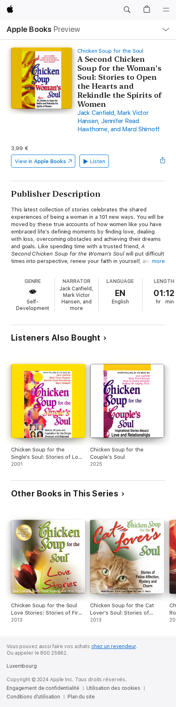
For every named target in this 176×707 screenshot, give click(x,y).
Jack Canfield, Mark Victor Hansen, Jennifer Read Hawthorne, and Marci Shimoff (118, 121)
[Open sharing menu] (162, 161)
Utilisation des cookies (113, 688)
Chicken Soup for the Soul (110, 51)
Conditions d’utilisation (33, 697)
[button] (127, 10)
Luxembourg (22, 666)
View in (40, 161)
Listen (97, 161)
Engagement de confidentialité (43, 688)
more (158, 261)
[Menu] (166, 10)
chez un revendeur (113, 646)
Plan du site (81, 697)
